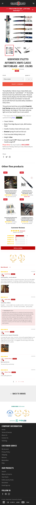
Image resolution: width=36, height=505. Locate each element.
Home (3, 429)
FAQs (3, 463)
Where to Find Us (7, 474)
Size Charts (5, 477)
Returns (4, 457)
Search (4, 471)
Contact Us (5, 438)
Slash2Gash (8, 499)
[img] (4, 271)
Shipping (4, 455)
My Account (5, 449)
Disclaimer (5, 483)
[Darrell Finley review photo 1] (5, 289)
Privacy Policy (6, 452)
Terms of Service (7, 432)
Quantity (27, 75)
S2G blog (4, 441)
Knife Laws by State (7, 480)
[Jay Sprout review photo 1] (5, 348)
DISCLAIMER (25, 145)
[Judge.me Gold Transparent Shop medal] (21, 258)
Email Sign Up (6, 485)
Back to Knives (19, 393)
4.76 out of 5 (22, 231)
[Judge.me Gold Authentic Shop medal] (13, 258)
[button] (15, 69)
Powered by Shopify (17, 499)
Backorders (5, 460)
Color (4, 75)
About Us (4, 435)
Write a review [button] (18, 248)
